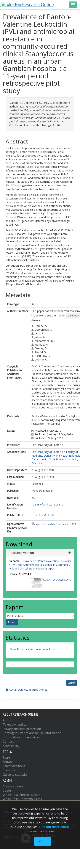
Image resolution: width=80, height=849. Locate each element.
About (7, 720)
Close (42, 841)
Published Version (21, 553)
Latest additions (14, 766)
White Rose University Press (22, 799)
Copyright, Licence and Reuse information (32, 733)
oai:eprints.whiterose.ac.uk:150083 (56, 524)
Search (7, 758)
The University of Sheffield (47, 452)
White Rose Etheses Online (21, 795)
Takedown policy (14, 724)
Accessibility (11, 746)
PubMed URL (47, 515)
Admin (71, 682)
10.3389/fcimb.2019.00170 (47, 504)
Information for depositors (22, 737)
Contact (8, 741)
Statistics (9, 770)
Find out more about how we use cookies (47, 829)
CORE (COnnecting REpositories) (28, 689)
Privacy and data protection (22, 729)
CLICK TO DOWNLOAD (57, 579)
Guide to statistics (15, 774)
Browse (8, 762)
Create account (13, 786)
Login (7, 790)
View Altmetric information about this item (35, 649)
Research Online (30, 4)
